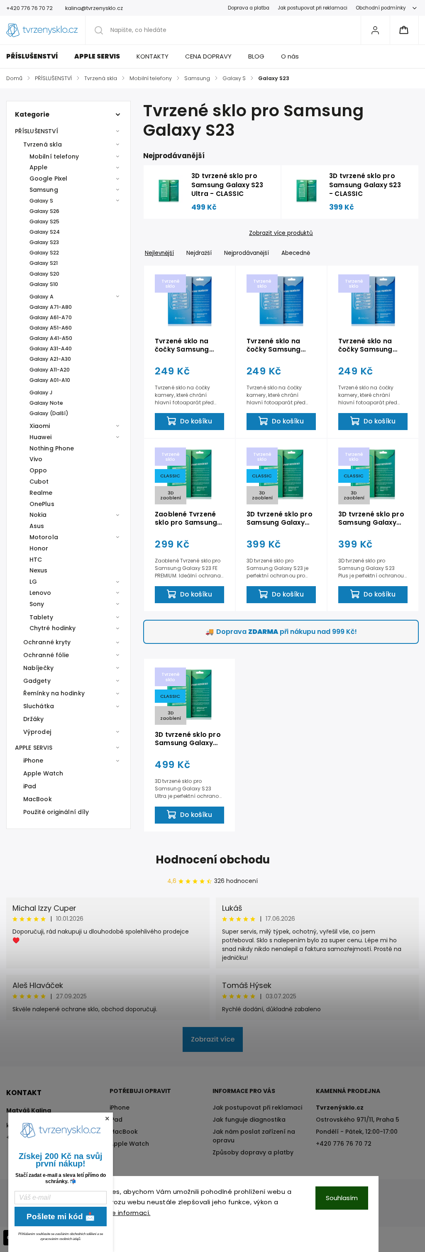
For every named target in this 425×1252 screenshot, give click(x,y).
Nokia (38, 515)
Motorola (43, 537)
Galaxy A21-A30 (50, 358)
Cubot (39, 481)
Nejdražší (199, 253)
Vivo (35, 459)
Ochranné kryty (47, 642)
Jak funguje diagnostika (249, 1119)
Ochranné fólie (46, 655)
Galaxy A (41, 296)
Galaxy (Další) (48, 413)
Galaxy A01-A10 (49, 380)
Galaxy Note (46, 402)
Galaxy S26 (44, 211)
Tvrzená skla (42, 144)
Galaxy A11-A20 (49, 369)
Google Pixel (48, 178)
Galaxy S (41, 200)
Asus (36, 526)
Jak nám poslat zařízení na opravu (253, 1135)
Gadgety (37, 681)
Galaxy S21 (43, 263)
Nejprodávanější (246, 253)
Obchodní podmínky (381, 8)
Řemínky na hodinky (54, 693)
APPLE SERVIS (33, 747)
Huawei (40, 437)
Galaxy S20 (44, 273)
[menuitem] (36, 56)
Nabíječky (38, 668)
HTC (35, 559)
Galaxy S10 (43, 284)
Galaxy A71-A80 (50, 307)
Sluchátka (38, 706)
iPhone (33, 760)
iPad (29, 786)
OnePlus (41, 504)
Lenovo (40, 593)
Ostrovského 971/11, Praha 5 (357, 1119)
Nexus (38, 570)
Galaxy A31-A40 (50, 348)
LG (33, 581)
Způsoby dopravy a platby (252, 1152)
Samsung (43, 190)
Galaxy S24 (44, 231)
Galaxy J (41, 392)
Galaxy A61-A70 (50, 317)
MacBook (37, 799)
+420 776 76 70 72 (343, 1144)
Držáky (33, 719)
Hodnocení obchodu (213, 859)
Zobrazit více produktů (281, 233)
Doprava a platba (248, 8)
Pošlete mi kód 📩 (61, 1216)
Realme (41, 493)
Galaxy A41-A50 (50, 338)
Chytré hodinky (52, 628)
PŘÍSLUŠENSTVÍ (36, 131)
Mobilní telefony (54, 156)
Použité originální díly (56, 812)
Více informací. (126, 1212)
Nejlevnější (159, 253)
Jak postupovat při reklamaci (312, 8)
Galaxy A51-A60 (50, 327)
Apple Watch (43, 773)
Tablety (41, 617)
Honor (39, 548)
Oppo (38, 470)
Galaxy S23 (44, 242)
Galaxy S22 (44, 252)
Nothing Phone (51, 448)
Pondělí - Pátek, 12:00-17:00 (357, 1131)
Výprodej (37, 732)
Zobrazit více (212, 1039)
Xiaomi (39, 426)
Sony (36, 604)
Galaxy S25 (44, 221)
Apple (38, 167)
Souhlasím (342, 1197)
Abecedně (295, 253)
